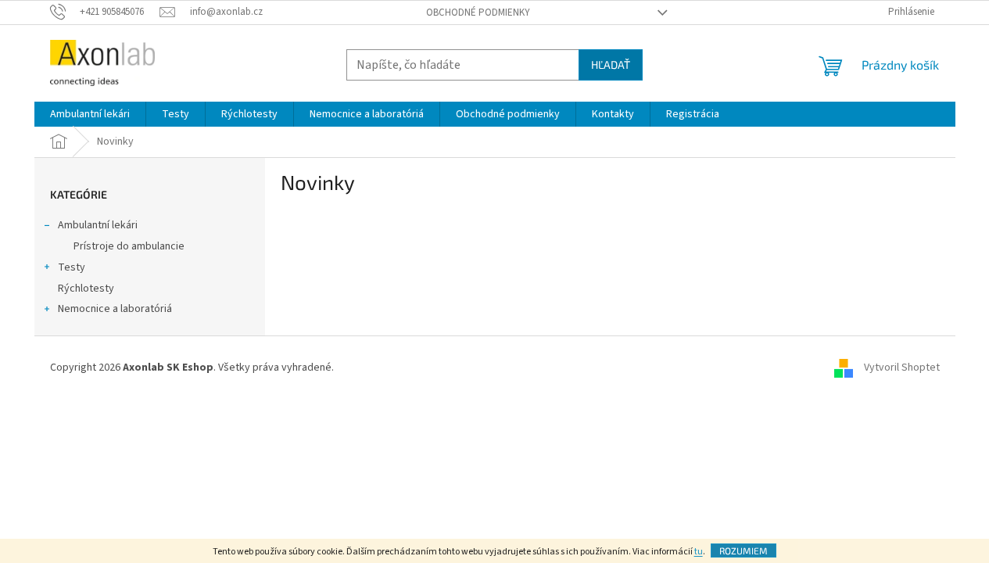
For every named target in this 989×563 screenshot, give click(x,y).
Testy (71, 267)
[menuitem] (89, 114)
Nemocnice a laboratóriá (115, 309)
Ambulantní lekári (98, 225)
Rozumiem (743, 550)
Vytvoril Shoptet (902, 367)
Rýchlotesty (86, 288)
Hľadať (610, 64)
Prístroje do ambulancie (129, 246)
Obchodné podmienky (478, 12)
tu (698, 551)
